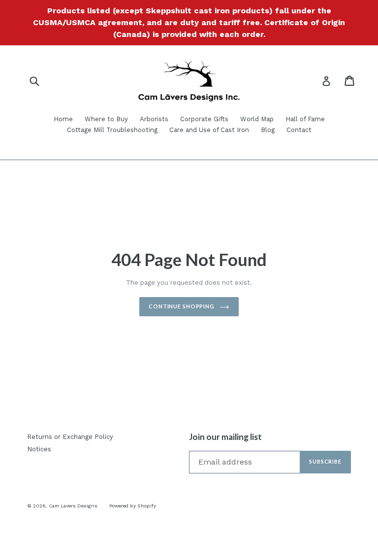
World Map (257, 119)
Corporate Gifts (204, 119)
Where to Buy (106, 119)
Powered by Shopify (132, 505)
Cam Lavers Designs (73, 505)
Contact (299, 130)
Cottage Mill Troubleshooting (112, 130)
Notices (39, 449)
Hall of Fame (305, 119)
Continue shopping (182, 306)
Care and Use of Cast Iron (209, 130)
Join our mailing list (225, 437)
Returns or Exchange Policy (70, 436)
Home (63, 119)
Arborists (154, 119)
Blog (268, 130)
